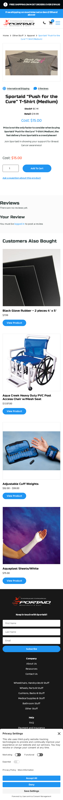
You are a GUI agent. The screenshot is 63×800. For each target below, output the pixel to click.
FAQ (31, 722)
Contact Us (32, 673)
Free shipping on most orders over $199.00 (34, 4)
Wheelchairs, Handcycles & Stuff (31, 682)
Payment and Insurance (31, 727)
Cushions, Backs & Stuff (31, 693)
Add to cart (37, 168)
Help (31, 717)
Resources (31, 668)
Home (6, 35)
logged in (19, 223)
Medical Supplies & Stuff (31, 698)
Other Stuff (17, 35)
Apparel (31, 35)
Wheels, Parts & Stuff (31, 687)
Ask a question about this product (22, 177)
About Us (31, 663)
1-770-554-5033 (45, 23)
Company (31, 658)
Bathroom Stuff (31, 703)
